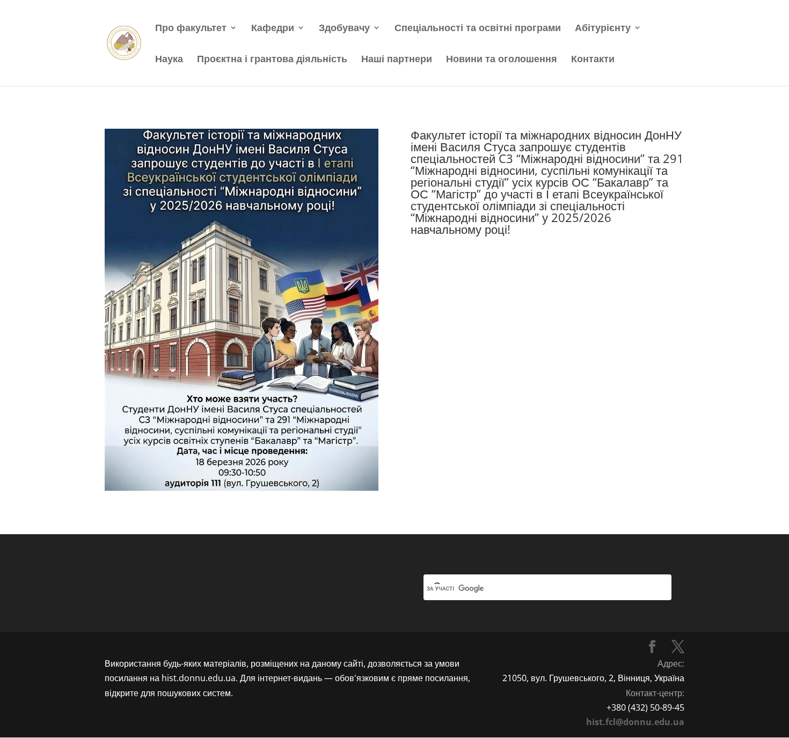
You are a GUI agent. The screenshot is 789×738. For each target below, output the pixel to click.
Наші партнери (396, 60)
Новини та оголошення (501, 60)
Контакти (593, 60)
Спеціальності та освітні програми (477, 29)
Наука (169, 60)
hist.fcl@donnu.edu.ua (635, 722)
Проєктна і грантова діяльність (272, 60)
